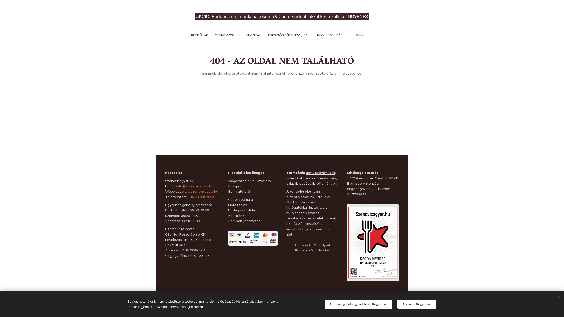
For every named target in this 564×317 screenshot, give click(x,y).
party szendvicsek (320, 173)
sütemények (326, 183)
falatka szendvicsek (320, 178)
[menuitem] (201, 35)
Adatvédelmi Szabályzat (312, 245)
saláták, (292, 183)
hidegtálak (294, 178)
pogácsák (307, 183)
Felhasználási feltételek (312, 250)
